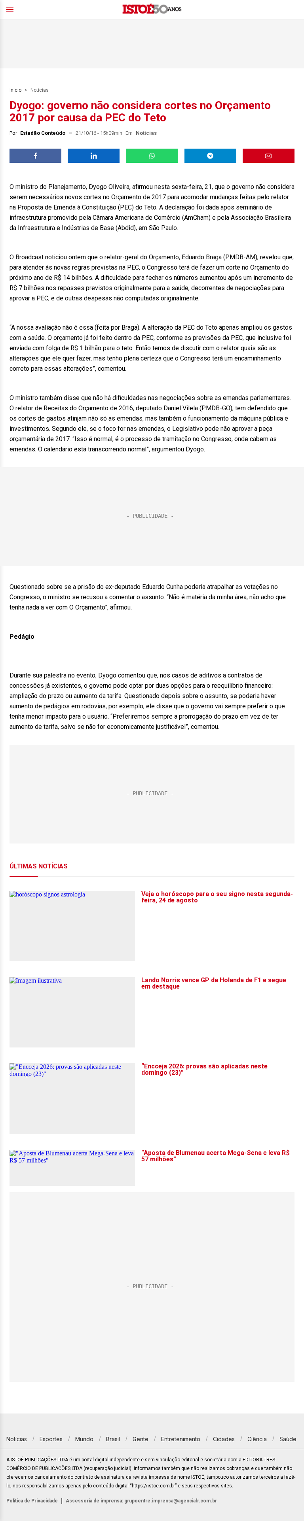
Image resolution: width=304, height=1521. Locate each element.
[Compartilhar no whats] (152, 156)
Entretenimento (180, 1439)
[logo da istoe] (152, 10)
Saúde (287, 1439)
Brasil (113, 1439)
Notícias (39, 90)
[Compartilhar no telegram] (210, 156)
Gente (140, 1439)
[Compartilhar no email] (268, 156)
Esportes (51, 1439)
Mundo (84, 1439)
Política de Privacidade (32, 1501)
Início (15, 90)
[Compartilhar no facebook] (35, 156)
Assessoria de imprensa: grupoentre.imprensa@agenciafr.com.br (141, 1501)
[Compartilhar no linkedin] (94, 156)
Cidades (224, 1439)
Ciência (257, 1439)
